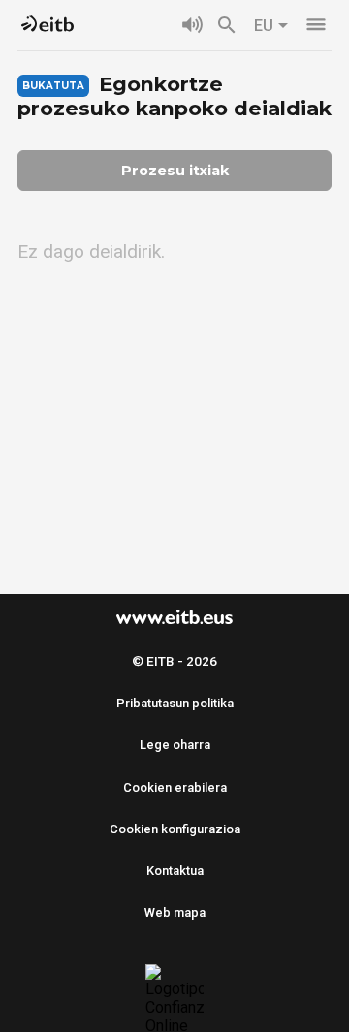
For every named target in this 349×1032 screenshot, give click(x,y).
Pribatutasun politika (175, 703)
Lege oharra (175, 744)
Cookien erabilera (175, 787)
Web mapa (175, 912)
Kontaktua (175, 870)
